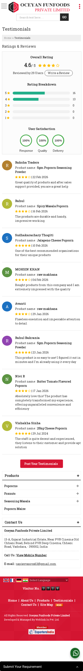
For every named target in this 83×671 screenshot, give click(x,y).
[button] (31, 555)
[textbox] (38, 17)
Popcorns (11, 486)
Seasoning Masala (17, 501)
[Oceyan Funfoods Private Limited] (39, 7)
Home (7, 37)
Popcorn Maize (15, 509)
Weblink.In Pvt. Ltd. (47, 619)
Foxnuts (10, 493)
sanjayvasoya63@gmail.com (36, 564)
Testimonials (63, 600)
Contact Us (28, 605)
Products (12, 475)
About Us (27, 600)
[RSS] (59, 605)
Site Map (46, 605)
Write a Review (59, 73)
